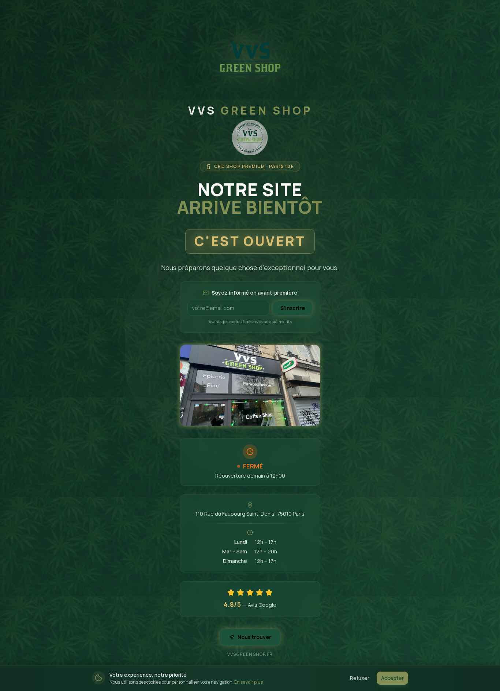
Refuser (359, 678)
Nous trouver (254, 637)
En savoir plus (248, 682)
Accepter (392, 678)
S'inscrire (292, 308)
